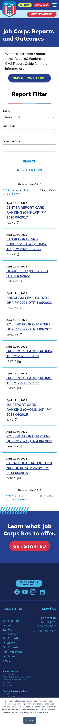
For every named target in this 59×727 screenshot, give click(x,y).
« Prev (6, 189)
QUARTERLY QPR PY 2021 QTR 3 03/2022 (27, 273)
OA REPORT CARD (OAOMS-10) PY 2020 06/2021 (29, 353)
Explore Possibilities (10, 632)
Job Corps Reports (10, 674)
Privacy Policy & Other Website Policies (19, 677)
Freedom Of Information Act (14, 679)
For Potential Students (11, 640)
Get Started (41, 14)
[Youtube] (25, 592)
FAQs (6, 660)
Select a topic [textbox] (13, 117)
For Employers (12, 652)
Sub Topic (8, 125)
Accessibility (8, 682)
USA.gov (6, 693)
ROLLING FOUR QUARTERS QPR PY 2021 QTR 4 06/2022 (29, 438)
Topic (6, 110)
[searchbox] (5, 147)
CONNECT (25, 5)
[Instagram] (32, 592)
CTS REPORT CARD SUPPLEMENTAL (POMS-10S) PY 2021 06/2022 (26, 244)
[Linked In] (42, 592)
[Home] (9, 9)
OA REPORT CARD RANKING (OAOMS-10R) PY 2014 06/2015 (28, 409)
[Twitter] (38, 592)
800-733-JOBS (47, 622)
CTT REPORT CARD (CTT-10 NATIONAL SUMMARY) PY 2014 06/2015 (29, 468)
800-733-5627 (47, 626)
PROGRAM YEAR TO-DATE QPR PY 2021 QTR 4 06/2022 (29, 300)
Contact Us (49, 618)
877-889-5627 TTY (44, 630)
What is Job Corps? (10, 623)
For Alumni (9, 656)
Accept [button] (29, 720)
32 (8, 193)
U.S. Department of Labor (13, 696)
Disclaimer (7, 685)
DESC (52, 189)
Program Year (11, 141)
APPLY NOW (41, 5)
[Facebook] (17, 592)
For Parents (10, 647)
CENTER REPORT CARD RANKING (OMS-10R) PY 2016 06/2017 (26, 212)
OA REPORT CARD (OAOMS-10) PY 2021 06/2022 (29, 380)
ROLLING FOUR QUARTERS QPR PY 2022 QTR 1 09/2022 (29, 326)
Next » (16, 193)
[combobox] (29, 117)
